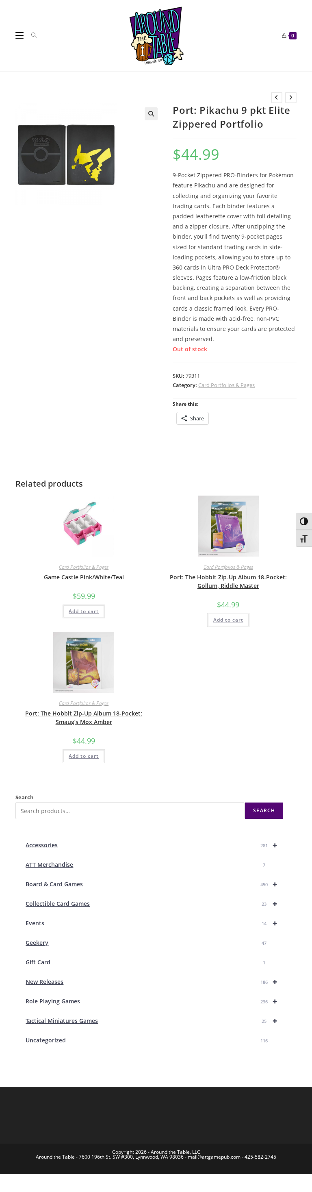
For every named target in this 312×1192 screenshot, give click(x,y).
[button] (151, 113)
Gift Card (145, 962)
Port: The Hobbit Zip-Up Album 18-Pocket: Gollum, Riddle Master (228, 581)
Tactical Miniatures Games (151, 1020)
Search (24, 797)
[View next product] (291, 97)
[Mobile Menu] (20, 35)
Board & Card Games (151, 884)
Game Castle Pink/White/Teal (84, 577)
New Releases (151, 981)
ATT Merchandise (145, 864)
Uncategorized (146, 1040)
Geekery (146, 942)
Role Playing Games (151, 1001)
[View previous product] (276, 97)
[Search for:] (31, 35)
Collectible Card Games (151, 903)
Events (151, 923)
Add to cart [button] (84, 611)
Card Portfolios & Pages (226, 385)
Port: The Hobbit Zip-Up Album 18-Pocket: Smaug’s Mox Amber (83, 717)
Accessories (151, 845)
